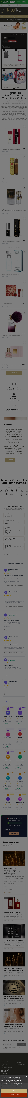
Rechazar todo (14, 1095)
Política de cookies (6, 1087)
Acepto (14, 1091)
